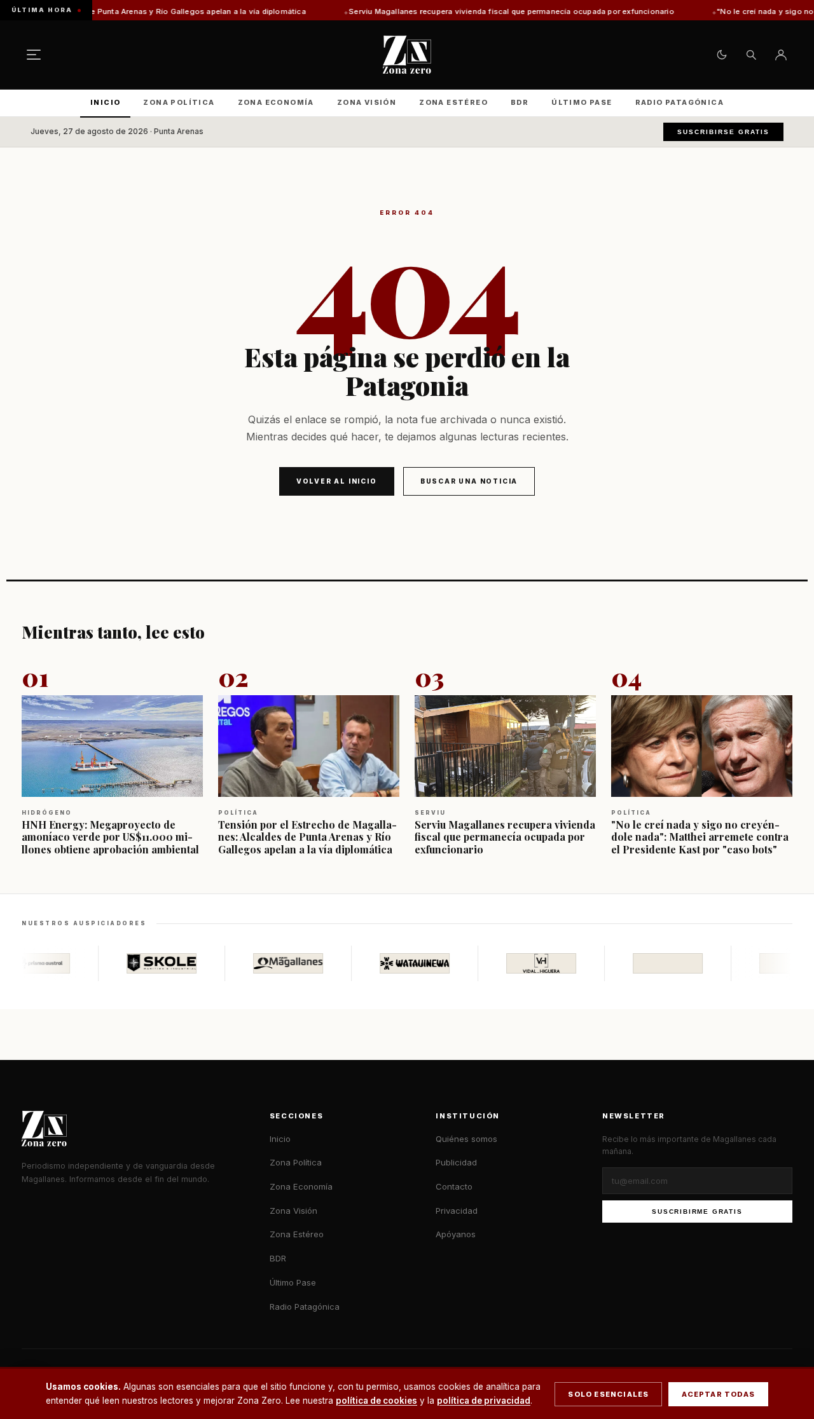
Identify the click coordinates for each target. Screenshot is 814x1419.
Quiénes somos (466, 1139)
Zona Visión (366, 102)
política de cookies (376, 1400)
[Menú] (34, 54)
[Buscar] (751, 54)
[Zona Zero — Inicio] (407, 55)
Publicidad (456, 1162)
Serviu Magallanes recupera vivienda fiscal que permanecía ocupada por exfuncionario (433, 11)
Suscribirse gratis (723, 131)
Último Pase (581, 102)
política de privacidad (483, 1400)
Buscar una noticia (469, 481)
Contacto (454, 1186)
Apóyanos (456, 1234)
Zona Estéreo (453, 102)
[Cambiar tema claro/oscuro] (722, 54)
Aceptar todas (718, 1394)
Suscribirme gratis (697, 1211)
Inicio (105, 102)
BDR (519, 102)
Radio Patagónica (679, 102)
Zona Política (178, 102)
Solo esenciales (608, 1394)
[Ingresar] (780, 54)
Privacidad (457, 1210)
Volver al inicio (336, 481)
